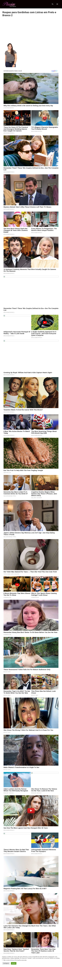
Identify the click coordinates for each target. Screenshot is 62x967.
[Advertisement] (31, 31)
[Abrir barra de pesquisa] (52, 4)
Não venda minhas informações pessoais (14, 960)
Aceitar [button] (13, 963)
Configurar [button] (6, 963)
